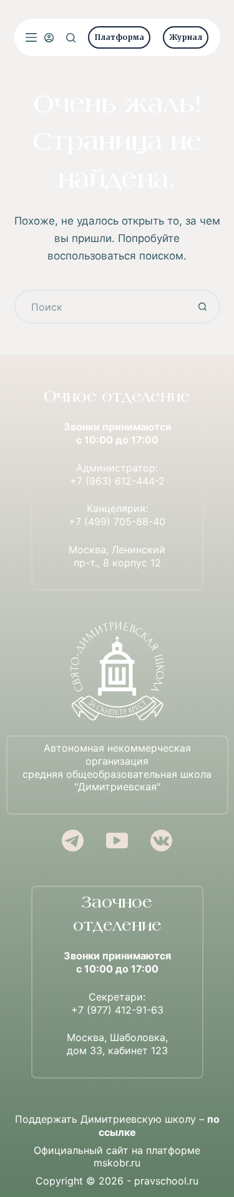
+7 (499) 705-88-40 (117, 521)
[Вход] (49, 37)
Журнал (185, 37)
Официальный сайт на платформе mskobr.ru (117, 1157)
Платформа (119, 37)
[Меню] (31, 37)
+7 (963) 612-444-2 (117, 481)
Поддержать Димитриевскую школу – (117, 1125)
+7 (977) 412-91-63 (117, 1010)
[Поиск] (71, 37)
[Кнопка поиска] (203, 306)
